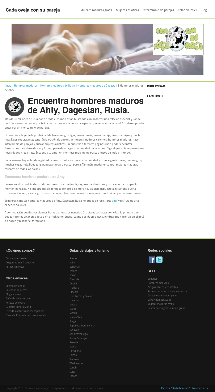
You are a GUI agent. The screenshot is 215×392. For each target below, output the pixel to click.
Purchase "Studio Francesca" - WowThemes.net (185, 388)
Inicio (8, 85)
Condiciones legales (16, 258)
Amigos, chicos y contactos (163, 287)
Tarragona (75, 351)
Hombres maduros (26, 85)
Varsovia (74, 359)
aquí (115, 201)
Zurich (73, 368)
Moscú (73, 313)
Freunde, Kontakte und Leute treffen (26, 315)
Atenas (73, 258)
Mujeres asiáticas (127, 10)
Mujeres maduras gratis (96, 10)
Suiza (72, 372)
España (73, 376)
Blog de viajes (13, 294)
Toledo (73, 355)
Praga (72, 321)
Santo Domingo (78, 338)
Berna (72, 275)
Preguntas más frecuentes (20, 263)
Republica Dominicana (81, 326)
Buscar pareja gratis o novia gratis (166, 308)
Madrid (73, 305)
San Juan (74, 330)
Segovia (73, 342)
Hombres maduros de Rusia (57, 85)
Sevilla (72, 347)
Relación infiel (187, 10)
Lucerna (74, 300)
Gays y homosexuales (159, 300)
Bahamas (74, 267)
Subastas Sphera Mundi (18, 307)
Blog (204, 10)
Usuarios (152, 279)
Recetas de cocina (15, 303)
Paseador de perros (16, 290)
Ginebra (73, 292)
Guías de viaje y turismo (19, 298)
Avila (72, 263)
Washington (76, 363)
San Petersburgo (78, 334)
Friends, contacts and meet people (25, 311)
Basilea (73, 271)
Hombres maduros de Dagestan (97, 85)
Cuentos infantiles (15, 286)
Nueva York (75, 317)
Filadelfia (74, 288)
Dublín (73, 284)
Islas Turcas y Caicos (80, 296)
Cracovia (74, 279)
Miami (72, 309)
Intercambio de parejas (158, 10)
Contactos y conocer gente (162, 296)
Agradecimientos (15, 267)
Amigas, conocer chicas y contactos (167, 291)
